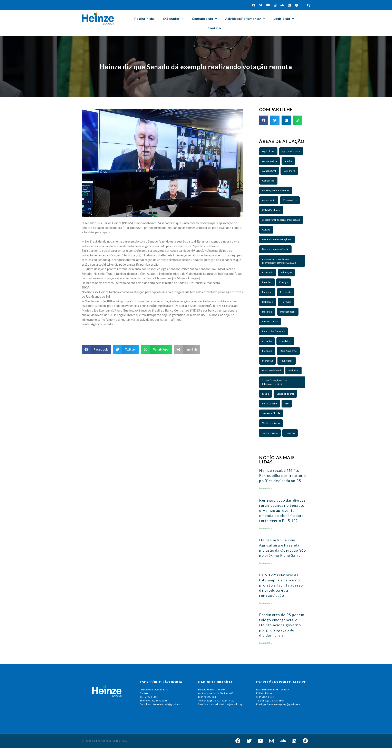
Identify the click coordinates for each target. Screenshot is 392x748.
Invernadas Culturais (273, 331)
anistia (288, 161)
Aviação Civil (269, 170)
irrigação (267, 341)
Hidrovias (286, 301)
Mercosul (267, 360)
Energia (283, 282)
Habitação (267, 301)
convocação (268, 200)
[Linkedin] (289, 5)
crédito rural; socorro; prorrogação (281, 219)
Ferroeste (285, 292)
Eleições (267, 282)
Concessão (268, 180)
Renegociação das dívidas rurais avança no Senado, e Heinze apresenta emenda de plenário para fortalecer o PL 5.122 (282, 510)
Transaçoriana (270, 432)
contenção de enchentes (275, 190)
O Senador (171, 18)
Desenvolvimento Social (275, 249)
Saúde (265, 393)
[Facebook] (254, 5)
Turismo (290, 432)
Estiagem (267, 292)
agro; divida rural (291, 151)
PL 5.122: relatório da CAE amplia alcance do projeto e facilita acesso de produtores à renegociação (281, 585)
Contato (214, 28)
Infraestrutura (270, 321)
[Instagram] (275, 5)
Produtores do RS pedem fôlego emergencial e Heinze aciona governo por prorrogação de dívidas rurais (281, 624)
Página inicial (144, 18)
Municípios (287, 360)
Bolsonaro (289, 170)
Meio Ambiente (288, 350)
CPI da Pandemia (271, 209)
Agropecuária (269, 161)
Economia (267, 272)
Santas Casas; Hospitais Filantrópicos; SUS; (274, 382)
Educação (286, 272)
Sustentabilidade (271, 413)
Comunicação (202, 18)
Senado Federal (285, 393)
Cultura (266, 229)
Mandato (267, 350)
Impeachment (287, 311)
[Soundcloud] (282, 5)
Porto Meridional (271, 370)
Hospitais (267, 311)
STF (287, 403)
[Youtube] (268, 5)
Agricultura (268, 151)
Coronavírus (290, 200)
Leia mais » (265, 488)
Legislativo (285, 341)
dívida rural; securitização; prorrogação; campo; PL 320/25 (279, 260)
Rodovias (293, 370)
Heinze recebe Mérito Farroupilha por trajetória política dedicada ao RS (282, 475)
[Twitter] (261, 5)
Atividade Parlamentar (243, 18)
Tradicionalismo (271, 423)
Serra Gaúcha (269, 403)
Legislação (281, 18)
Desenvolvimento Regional (277, 239)
